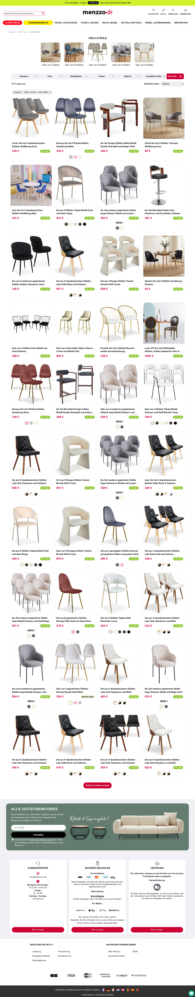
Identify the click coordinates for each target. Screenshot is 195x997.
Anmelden (38, 835)
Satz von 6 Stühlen (121, 65)
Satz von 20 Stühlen (74, 65)
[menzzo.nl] (118, 989)
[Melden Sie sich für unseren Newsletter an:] (38, 828)
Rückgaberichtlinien (41, 956)
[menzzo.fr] (103, 989)
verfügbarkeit (76, 76)
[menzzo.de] (108, 989)
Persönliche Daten (116, 956)
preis (50, 76)
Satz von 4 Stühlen (97, 65)
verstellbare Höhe (153, 76)
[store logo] (98, 13)
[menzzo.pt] (137, 989)
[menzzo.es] (132, 989)
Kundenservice (64, 956)
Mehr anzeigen (38, 930)
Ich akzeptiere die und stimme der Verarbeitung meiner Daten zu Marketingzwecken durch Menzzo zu (39, 842)
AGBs (135, 951)
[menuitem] (12, 23)
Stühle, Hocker (23, 32)
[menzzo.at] (123, 989)
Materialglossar (39, 960)
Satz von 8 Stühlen (144, 65)
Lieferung (36, 951)
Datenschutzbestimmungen (41, 840)
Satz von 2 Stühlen (51, 65)
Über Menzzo (114, 951)
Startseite (12, 32)
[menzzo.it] (113, 989)
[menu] (97, 22)
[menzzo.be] (128, 989)
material (127, 76)
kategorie (24, 76)
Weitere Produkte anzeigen (97, 785)
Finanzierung (64, 951)
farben (102, 76)
